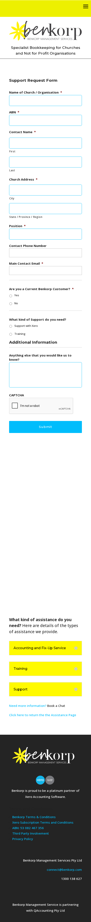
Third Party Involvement (30, 833)
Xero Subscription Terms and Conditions (42, 822)
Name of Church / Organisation (35, 92)
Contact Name (22, 132)
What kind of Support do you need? (37, 320)
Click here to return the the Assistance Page (42, 715)
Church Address (23, 179)
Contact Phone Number (28, 246)
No (16, 303)
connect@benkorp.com (64, 869)
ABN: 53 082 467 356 (28, 828)
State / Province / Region (26, 217)
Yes (16, 295)
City (11, 198)
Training (19, 334)
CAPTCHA (16, 395)
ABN (14, 112)
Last (12, 170)
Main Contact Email (26, 263)
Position (17, 226)
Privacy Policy (22, 839)
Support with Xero (26, 326)
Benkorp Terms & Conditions (34, 817)
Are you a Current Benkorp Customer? (41, 289)
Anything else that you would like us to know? (40, 357)
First (12, 151)
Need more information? (27, 706)
